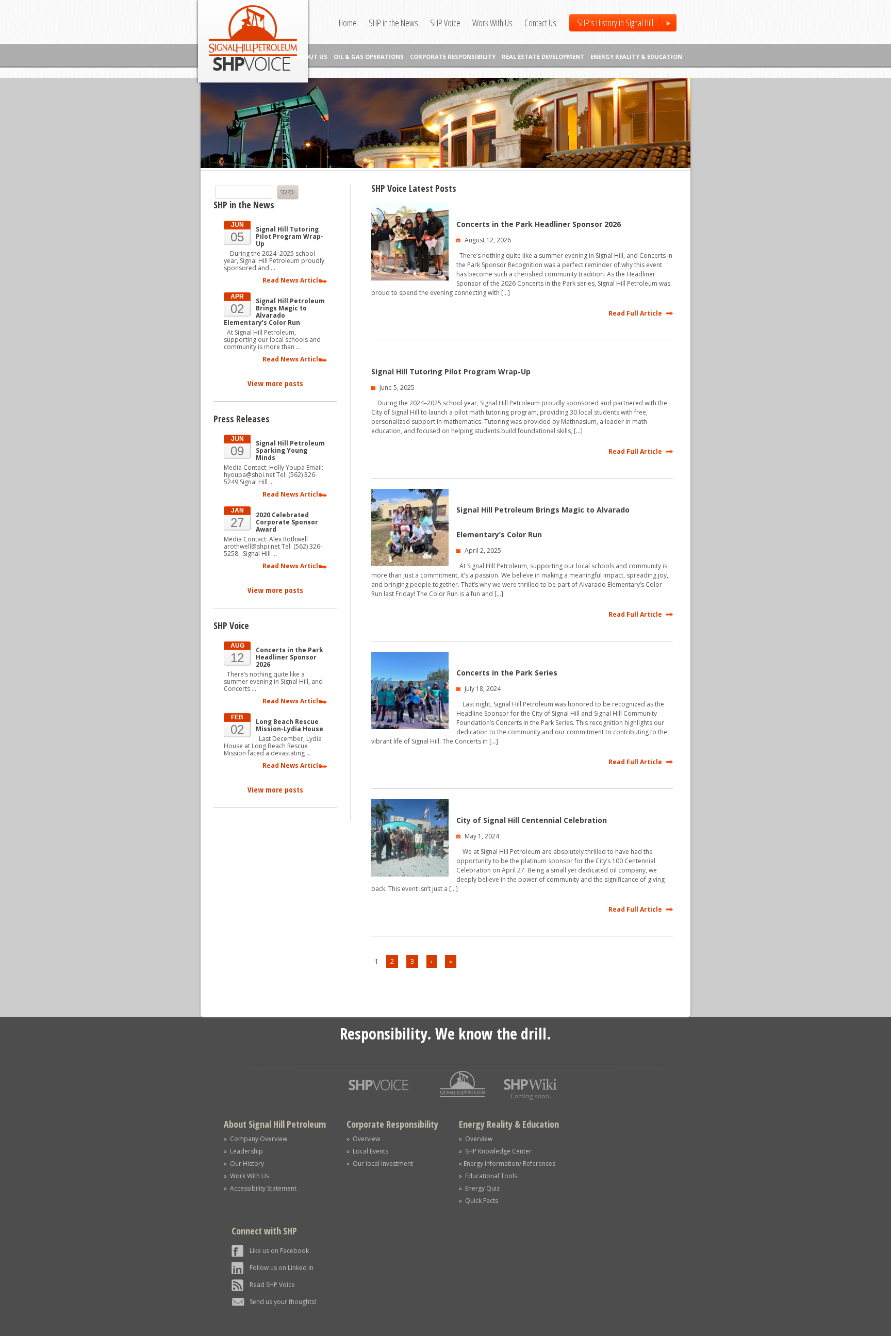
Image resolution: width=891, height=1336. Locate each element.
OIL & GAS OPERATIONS (369, 56)
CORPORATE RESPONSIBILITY (453, 56)
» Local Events (367, 1151)
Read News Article (292, 280)
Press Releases (241, 419)
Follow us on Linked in (282, 1267)
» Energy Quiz (479, 1188)
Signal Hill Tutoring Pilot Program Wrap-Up (451, 371)
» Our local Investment (379, 1163)
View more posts (275, 383)
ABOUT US (311, 56)
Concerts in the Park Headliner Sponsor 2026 (538, 224)
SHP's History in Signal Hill (615, 23)
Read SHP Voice (272, 1284)
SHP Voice (445, 23)
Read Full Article (635, 313)
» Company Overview (255, 1138)
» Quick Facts (478, 1200)
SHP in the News (393, 23)
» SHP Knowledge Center (495, 1151)
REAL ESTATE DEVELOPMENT (543, 56)
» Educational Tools (488, 1176)
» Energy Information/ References (507, 1163)
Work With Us (492, 23)
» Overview (363, 1138)
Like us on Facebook (279, 1250)
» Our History (244, 1163)
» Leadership (243, 1151)
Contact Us (540, 23)
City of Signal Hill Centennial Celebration (531, 820)
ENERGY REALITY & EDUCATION (636, 56)
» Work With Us (246, 1176)
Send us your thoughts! (283, 1301)
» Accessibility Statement (260, 1188)
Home (348, 23)
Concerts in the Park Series (506, 673)
